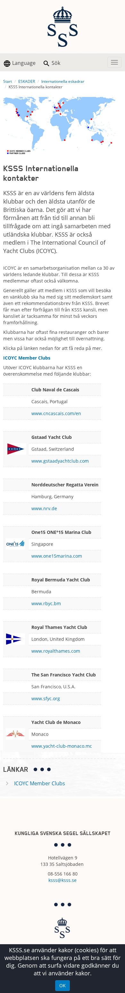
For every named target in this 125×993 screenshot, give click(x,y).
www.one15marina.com (56, 556)
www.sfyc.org (45, 698)
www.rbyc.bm (46, 603)
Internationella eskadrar (62, 81)
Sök (55, 62)
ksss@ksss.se (62, 880)
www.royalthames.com (55, 651)
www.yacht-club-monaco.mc (61, 746)
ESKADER (26, 81)
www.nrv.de (44, 508)
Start (7, 81)
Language (23, 62)
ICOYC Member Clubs (39, 783)
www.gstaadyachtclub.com (60, 461)
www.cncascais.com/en (56, 413)
